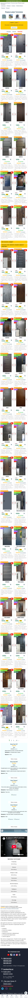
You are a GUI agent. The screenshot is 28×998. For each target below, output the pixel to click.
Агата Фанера (21, 688)
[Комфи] (20, 43)
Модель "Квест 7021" (14, 744)
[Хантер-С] (7, 146)
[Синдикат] (7, 215)
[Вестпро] (20, 77)
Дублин (7, 191)
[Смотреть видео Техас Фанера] (25, 563)
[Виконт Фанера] (20, 606)
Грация (7, 303)
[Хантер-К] (20, 146)
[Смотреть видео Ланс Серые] (12, 528)
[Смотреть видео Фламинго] (12, 634)
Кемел (20, 303)
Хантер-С (7, 156)
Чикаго (20, 476)
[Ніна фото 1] (11, 821)
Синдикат (7, 225)
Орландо (7, 582)
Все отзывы (3, 908)
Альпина (7, 337)
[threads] (19, 955)
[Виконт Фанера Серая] (7, 713)
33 (21, 448)
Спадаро (21, 373)
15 (21, 94)
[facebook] (14, 955)
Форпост (21, 442)
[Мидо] (7, 258)
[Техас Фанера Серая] (20, 500)
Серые (13, 5)
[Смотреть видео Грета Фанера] (12, 599)
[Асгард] (7, 465)
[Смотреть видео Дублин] (12, 172)
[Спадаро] (20, 362)
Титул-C (7, 122)
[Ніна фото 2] (17, 821)
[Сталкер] (7, 43)
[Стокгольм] (7, 362)
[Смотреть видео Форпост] (25, 423)
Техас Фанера (21, 582)
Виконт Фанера (20, 617)
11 (21, 197)
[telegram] (3, 989)
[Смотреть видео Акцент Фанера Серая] (25, 634)
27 (7, 623)
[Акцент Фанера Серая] (20, 642)
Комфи (20, 53)
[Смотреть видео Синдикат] (12, 207)
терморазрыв (24, 18)
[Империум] (20, 215)
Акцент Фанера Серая (20, 653)
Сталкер (7, 53)
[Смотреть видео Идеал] (25, 172)
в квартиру (4, 18)
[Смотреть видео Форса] (25, 319)
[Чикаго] (20, 465)
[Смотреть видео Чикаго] (25, 458)
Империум (20, 225)
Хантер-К (21, 156)
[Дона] (20, 397)
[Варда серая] (7, 500)
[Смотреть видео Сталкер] (12, 35)
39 (7, 60)
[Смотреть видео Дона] (25, 389)
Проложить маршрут (7, 983)
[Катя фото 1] (14, 796)
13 (7, 197)
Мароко (20, 269)
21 (21, 344)
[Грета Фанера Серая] (20, 535)
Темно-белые (19, 5)
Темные (3, 8)
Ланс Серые (7, 546)
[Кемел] (20, 292)
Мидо (7, 269)
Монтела (7, 88)
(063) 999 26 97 (7, 963)
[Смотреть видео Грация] (12, 285)
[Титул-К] (20, 111)
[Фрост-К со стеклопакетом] (20, 713)
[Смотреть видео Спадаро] (25, 355)
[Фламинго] (7, 642)
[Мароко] (20, 258)
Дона (21, 407)
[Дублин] (7, 180)
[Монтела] (7, 77)
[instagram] (17, 955)
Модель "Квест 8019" (14, 761)
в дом (11, 18)
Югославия (7, 442)
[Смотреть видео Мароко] (25, 250)
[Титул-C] (7, 111)
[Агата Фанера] (20, 678)
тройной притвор (17, 18)
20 (21, 275)
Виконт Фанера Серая (7, 724)
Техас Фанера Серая (20, 510)
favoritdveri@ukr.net (8, 969)
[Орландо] (7, 571)
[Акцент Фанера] (7, 678)
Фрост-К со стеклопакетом (21, 724)
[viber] (7, 989)
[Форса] (20, 327)
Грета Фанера (7, 617)
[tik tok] (11, 955)
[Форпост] (20, 431)
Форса (20, 337)
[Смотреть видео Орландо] (12, 563)
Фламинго (7, 653)
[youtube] (8, 955)
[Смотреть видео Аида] (12, 389)
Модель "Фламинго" (14, 780)
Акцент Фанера (7, 688)
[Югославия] (7, 431)
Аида (7, 407)
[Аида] (7, 397)
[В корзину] (11, 56)
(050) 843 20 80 (7, 961)
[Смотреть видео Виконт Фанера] (25, 599)
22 (7, 344)
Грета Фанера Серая (20, 546)
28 (21, 623)
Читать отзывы (14, 777)
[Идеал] (20, 180)
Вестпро (20, 88)
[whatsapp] (11, 989)
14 (20, 60)
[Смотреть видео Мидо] (12, 250)
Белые (7, 8)
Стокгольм (7, 373)
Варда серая (7, 510)
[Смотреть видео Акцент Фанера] (12, 670)
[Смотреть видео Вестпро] (25, 69)
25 (7, 94)
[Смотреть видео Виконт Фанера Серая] (12, 705)
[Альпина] (7, 327)
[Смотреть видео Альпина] (12, 319)
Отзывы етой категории (12, 908)
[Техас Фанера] (20, 571)
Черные (9, 5)
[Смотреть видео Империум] (25, 207)
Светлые (3, 5)
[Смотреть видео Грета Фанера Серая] (25, 528)
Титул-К (20, 122)
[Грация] (7, 292)
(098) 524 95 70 (14, 27)
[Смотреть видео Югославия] (12, 423)
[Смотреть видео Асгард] (12, 458)
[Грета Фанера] (7, 606)
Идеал (20, 191)
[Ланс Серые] (7, 535)
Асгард (7, 476)
